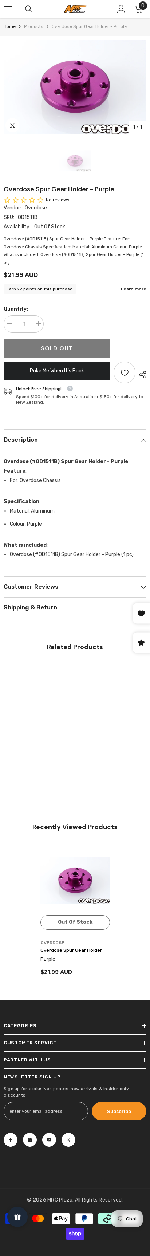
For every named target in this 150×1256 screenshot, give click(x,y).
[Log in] (121, 9)
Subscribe (119, 1111)
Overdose (36, 208)
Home (10, 26)
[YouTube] (49, 1140)
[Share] (140, 374)
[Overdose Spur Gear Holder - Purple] (75, 880)
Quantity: (16, 309)
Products (33, 26)
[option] (75, 87)
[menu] (8, 9)
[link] (38, 776)
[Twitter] (68, 1140)
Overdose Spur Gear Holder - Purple (72, 954)
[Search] (28, 9)
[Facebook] (10, 1140)
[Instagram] (30, 1140)
